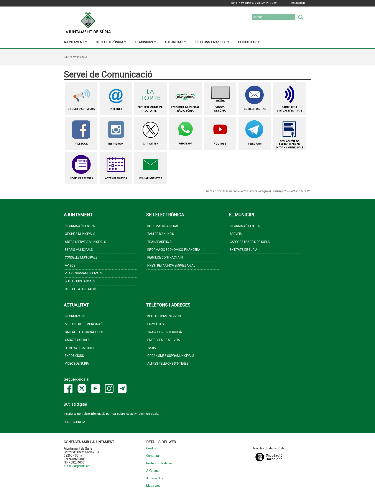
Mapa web (153, 485)
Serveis (236, 234)
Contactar (247, 42)
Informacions (76, 316)
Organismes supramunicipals (170, 355)
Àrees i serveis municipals (85, 242)
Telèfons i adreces (210, 42)
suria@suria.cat (79, 466)
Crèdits (151, 448)
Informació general (80, 226)
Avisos (70, 265)
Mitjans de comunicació (84, 324)
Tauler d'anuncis (160, 234)
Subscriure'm (74, 422)
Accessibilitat (155, 478)
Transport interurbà (164, 332)
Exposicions (74, 355)
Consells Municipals (81, 257)
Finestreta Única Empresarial (171, 265)
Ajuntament (74, 42)
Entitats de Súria (243, 249)
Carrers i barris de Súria (250, 242)
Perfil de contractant (165, 257)
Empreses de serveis (163, 340)
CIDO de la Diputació (80, 289)
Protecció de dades (159, 463)
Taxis (151, 348)
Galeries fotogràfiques (84, 332)
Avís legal (152, 470)
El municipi (144, 42)
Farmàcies (155, 324)
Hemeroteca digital (80, 348)
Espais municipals (79, 249)
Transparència (159, 242)
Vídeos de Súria (77, 363)
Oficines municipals (80, 234)
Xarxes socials (77, 340)
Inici (66, 57)
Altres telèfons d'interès (168, 363)
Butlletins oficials (80, 281)
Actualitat (173, 42)
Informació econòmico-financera (173, 249)
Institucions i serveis (164, 316)
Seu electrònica (109, 42)
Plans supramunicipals (83, 273)
